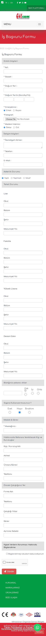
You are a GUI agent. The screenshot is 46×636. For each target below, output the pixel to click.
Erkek (8, 110)
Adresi (7, 456)
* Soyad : (8, 77)
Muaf (28, 178)
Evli (17, 127)
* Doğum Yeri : (10, 86)
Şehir (6, 220)
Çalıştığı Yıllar (10, 511)
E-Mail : (7, 161)
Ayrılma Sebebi (11, 531)
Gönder (10, 571)
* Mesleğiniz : (10, 426)
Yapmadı (17, 178)
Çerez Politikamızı (13, 627)
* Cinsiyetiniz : (10, 107)
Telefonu (8, 474)
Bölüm (7, 210)
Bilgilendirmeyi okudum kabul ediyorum (26, 554)
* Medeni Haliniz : (12, 124)
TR (6, 3)
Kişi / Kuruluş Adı (12, 446)
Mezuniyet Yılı (10, 229)
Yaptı (6, 178)
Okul (6, 201)
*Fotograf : (9, 115)
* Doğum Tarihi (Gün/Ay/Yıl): (17, 95)
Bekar (9, 127)
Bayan (18, 110)
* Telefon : (8, 151)
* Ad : (6, 67)
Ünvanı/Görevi (10, 465)
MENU (7, 24)
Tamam (39, 632)
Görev (6, 521)
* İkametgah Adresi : (13, 140)
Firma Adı (8, 492)
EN (12, 3)
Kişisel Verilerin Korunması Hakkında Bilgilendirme (21, 628)
